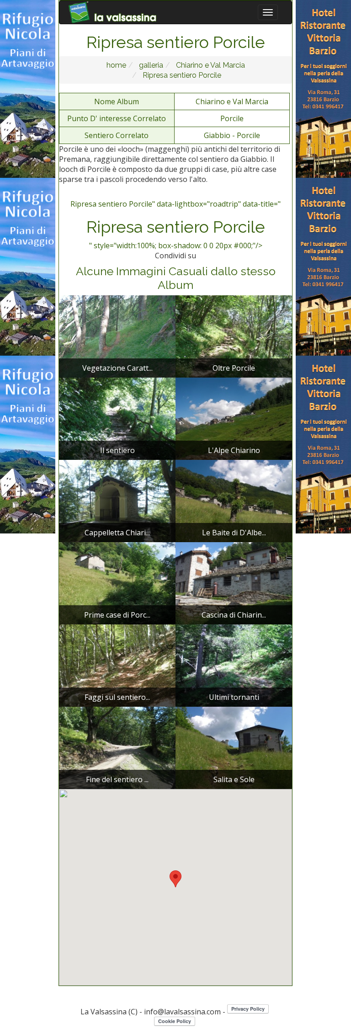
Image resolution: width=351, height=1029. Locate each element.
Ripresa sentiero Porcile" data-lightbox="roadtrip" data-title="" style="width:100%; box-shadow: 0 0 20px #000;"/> (175, 225)
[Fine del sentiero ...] (117, 747)
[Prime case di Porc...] (117, 582)
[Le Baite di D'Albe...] (234, 500)
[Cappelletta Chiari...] (117, 500)
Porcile (232, 118)
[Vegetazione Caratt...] (117, 336)
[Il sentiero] (117, 418)
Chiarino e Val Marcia (209, 65)
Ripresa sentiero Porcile (181, 75)
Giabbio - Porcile (232, 135)
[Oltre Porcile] (234, 336)
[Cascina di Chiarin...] (234, 582)
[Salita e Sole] (234, 747)
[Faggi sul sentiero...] (117, 665)
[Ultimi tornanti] (234, 665)
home (116, 65)
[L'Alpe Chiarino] (234, 418)
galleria (150, 65)
